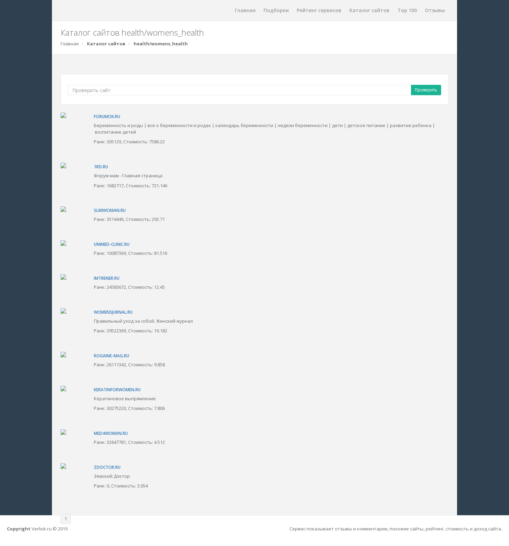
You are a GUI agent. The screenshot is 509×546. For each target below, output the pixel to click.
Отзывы (435, 10)
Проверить (426, 90)
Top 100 (407, 10)
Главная (245, 10)
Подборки (276, 10)
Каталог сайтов (369, 10)
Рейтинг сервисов (319, 10)
